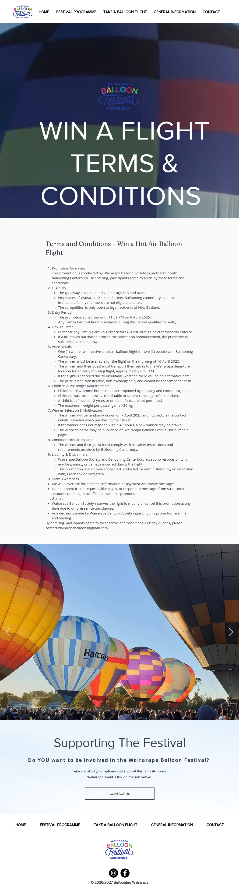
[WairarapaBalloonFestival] (113, 873)
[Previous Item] (8, 632)
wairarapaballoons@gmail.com (83, 527)
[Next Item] (231, 632)
